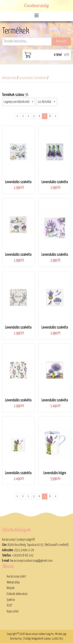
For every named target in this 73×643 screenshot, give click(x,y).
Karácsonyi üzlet (16, 576)
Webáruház (9, 78)
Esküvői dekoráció (17, 594)
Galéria (11, 599)
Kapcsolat (12, 611)
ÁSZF (9, 605)
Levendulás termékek (33, 78)
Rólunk (10, 588)
